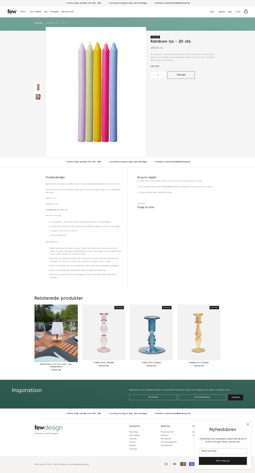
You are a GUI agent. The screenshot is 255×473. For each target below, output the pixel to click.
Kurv (238, 12)
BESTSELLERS (68, 12)
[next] (228, 336)
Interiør (132, 442)
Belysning (133, 432)
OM (45, 12)
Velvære (132, 445)
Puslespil (133, 449)
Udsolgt (181, 75)
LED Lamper (134, 435)
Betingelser (166, 439)
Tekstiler (133, 439)
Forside (39, 23)
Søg (230, 12)
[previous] (27, 336)
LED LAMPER (35, 12)
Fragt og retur (167, 432)
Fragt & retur (146, 207)
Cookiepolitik (166, 445)
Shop (22, 12)
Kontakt (164, 435)
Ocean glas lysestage (151, 362)
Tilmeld (236, 397)
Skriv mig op (223, 461)
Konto (222, 12)
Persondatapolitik (169, 442)
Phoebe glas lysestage (199, 362)
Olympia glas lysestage (103, 362)
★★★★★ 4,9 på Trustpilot (46, 433)
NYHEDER (54, 12)
